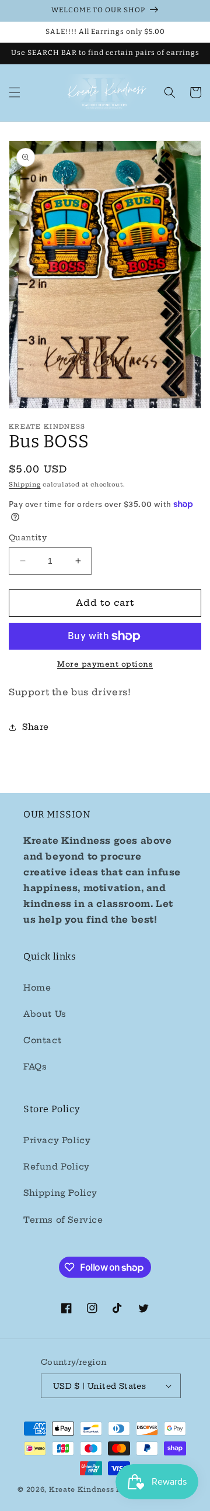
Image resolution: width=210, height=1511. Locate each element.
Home (37, 987)
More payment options (105, 664)
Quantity (28, 537)
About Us (44, 1014)
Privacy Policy (56, 1140)
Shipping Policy (60, 1193)
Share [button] (35, 727)
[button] (14, 92)
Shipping (25, 484)
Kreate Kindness (81, 1489)
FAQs (35, 1066)
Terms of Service (63, 1220)
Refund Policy (56, 1166)
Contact (42, 1040)
